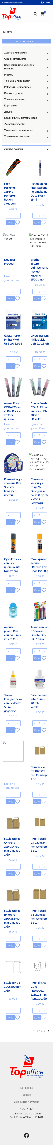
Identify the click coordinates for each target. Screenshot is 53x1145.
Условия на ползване (26, 1101)
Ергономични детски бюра (20, 117)
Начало (7, 31)
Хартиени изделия (15, 52)
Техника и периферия (17, 80)
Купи (10, 222)
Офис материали (15, 58)
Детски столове (14, 123)
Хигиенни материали (17, 136)
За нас (27, 1094)
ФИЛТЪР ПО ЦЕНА (13, 149)
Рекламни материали (17, 86)
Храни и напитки (14, 99)
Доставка (26, 1108)
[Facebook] (26, 1135)
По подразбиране (25, 41)
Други (8, 111)
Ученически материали (18, 130)
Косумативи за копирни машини (19, 66)
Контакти (26, 1087)
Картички (10, 105)
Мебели (8, 74)
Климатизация (13, 93)
